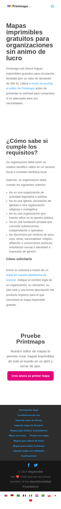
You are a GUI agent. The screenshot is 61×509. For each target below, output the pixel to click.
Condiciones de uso (29, 415)
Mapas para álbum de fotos (29, 440)
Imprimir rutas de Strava (29, 420)
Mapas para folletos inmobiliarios (28, 430)
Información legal (28, 410)
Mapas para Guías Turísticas (29, 446)
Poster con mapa (39, 435)
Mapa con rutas (17, 435)
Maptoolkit (35, 471)
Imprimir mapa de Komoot (28, 425)
